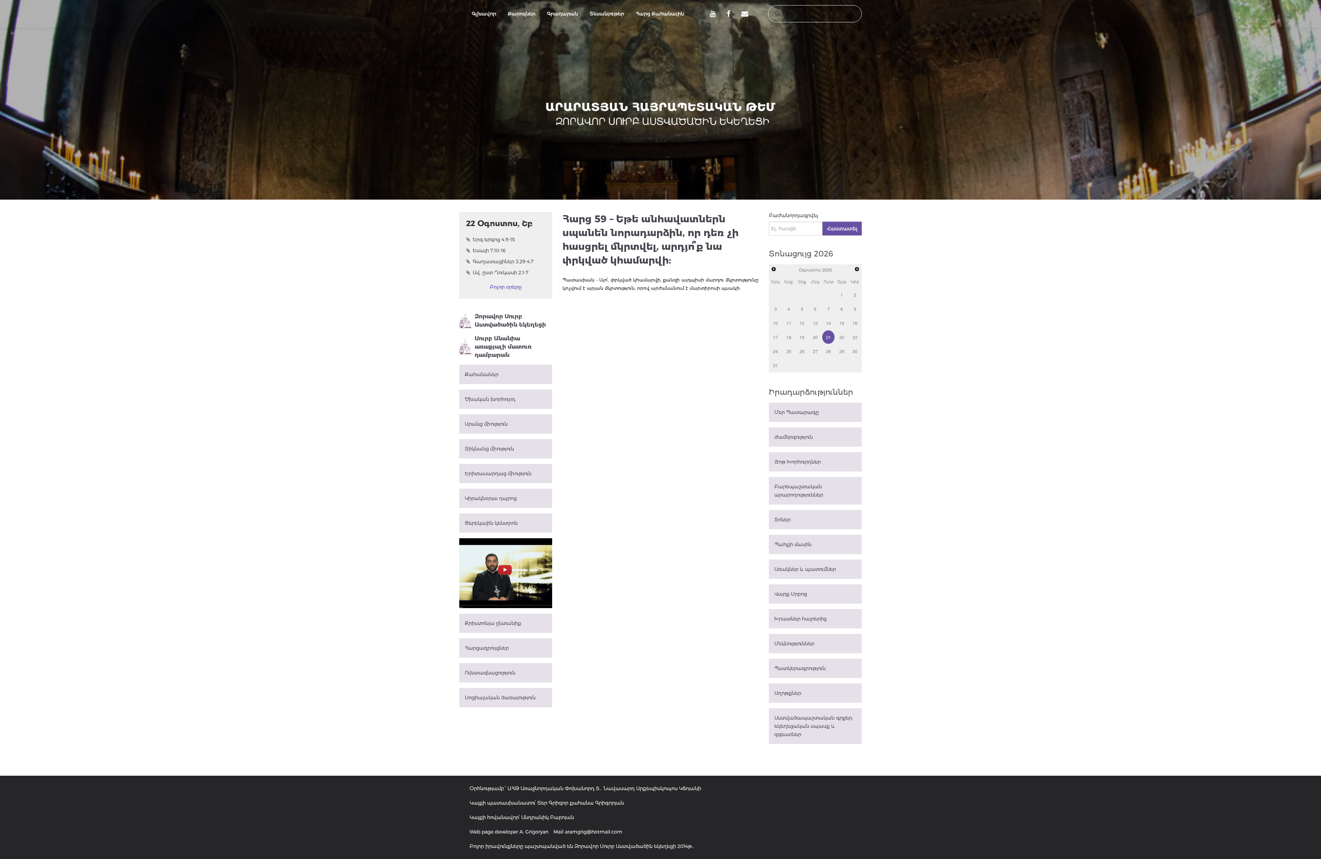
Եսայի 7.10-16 (489, 250)
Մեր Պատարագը (796, 412)
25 (788, 351)
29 (841, 351)
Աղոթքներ (787, 693)
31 (775, 365)
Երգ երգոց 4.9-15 (494, 239)
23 (854, 337)
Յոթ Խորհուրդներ (797, 462)
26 (801, 351)
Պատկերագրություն (800, 668)
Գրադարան (562, 14)
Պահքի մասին (793, 544)
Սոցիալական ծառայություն (500, 697)
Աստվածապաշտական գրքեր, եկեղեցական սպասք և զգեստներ (813, 726)
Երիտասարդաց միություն (498, 473)
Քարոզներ (521, 14)
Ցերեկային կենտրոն (491, 523)
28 (828, 351)
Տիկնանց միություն (489, 449)
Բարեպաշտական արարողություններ (798, 491)
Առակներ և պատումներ (805, 569)
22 (841, 337)
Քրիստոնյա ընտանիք (493, 623)
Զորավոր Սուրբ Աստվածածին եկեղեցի (510, 320)
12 (801, 323)
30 (854, 351)
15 (841, 323)
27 (815, 351)
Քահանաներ (481, 374)
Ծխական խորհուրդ (490, 399)
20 (815, 337)
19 (801, 337)
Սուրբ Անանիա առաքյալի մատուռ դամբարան (503, 346)
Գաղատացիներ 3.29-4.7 (503, 261)
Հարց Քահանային (660, 14)
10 (775, 323)
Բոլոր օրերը (506, 287)
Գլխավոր (484, 14)
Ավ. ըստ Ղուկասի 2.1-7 (500, 272)
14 (828, 323)
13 (815, 323)
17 (775, 337)
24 (775, 351)
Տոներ (782, 520)
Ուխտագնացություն (490, 673)
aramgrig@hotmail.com (593, 832)
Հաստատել (842, 228)
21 (828, 337)
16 (854, 323)
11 (788, 323)
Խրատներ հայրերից (800, 619)
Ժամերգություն (793, 437)
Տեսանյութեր (607, 14)
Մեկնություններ (794, 643)
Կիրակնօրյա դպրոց (491, 498)
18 (788, 337)
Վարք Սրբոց (790, 594)
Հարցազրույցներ (487, 648)
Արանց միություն (486, 424)
